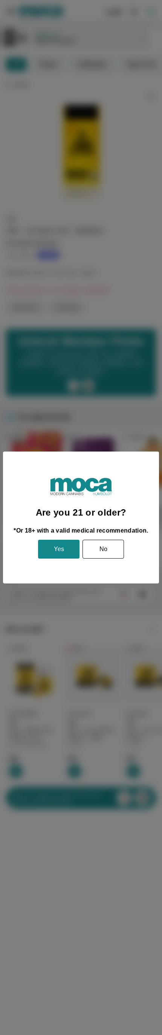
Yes (59, 549)
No (103, 549)
